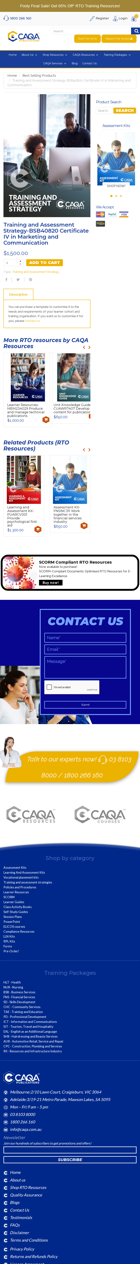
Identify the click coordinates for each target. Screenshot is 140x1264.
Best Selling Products (39, 75)
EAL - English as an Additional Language (30, 1031)
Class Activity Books (17, 907)
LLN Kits (9, 936)
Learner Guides (13, 902)
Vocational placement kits (21, 877)
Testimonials (21, 1217)
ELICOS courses (14, 926)
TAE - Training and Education (23, 1012)
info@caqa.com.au (25, 1129)
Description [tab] (18, 294)
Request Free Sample (118, 38)
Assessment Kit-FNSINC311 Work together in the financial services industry (68, 514)
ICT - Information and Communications (30, 1022)
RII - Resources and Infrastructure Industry (32, 1051)
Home (12, 75)
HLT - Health (12, 982)
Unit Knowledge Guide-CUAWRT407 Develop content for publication (73, 408)
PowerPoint (11, 922)
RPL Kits (9, 941)
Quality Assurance (26, 1194)
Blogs (15, 1202)
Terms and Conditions (29, 1240)
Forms (7, 946)
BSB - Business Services (19, 992)
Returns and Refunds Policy (33, 1256)
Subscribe (70, 1159)
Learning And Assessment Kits (24, 872)
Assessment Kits (14, 867)
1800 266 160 (83, 775)
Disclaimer (19, 1232)
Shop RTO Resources (28, 1187)
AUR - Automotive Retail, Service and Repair (33, 1041)
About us (17, 1179)
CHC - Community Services (21, 1007)
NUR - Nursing (13, 987)
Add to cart (44, 262)
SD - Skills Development (19, 1002)
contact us (32, 321)
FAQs (15, 1224)
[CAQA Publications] (24, 35)
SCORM (9, 897)
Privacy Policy (22, 1249)
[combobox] (84, 31)
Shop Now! (116, 186)
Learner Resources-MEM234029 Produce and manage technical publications (25, 410)
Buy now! (51, 583)
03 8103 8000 (22, 1114)
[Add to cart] (45, 419)
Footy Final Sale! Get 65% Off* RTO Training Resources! (70, 6)
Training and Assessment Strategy (35, 272)
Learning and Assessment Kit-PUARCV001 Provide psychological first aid (22, 516)
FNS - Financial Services (19, 997)
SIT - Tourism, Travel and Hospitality (28, 1026)
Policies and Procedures (19, 887)
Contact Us (19, 1210)
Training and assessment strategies (27, 882)
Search (125, 110)
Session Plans (12, 917)
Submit (85, 704)
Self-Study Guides (15, 912)
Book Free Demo (87, 38)
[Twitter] (18, 279)
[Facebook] (5, 279)
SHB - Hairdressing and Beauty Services (30, 1036)
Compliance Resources (18, 931)
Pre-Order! (11, 951)
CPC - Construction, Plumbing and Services (32, 1046)
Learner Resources (16, 892)
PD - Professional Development (24, 1017)
